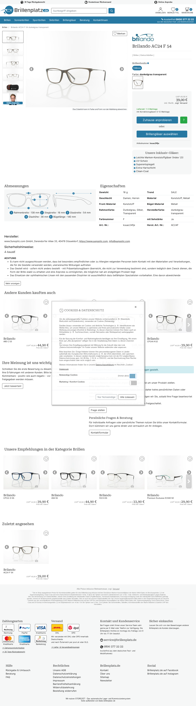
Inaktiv (134, 383)
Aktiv (133, 376)
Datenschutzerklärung (105, 365)
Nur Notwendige (106, 397)
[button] (133, 376)
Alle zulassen (127, 397)
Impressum (64, 369)
